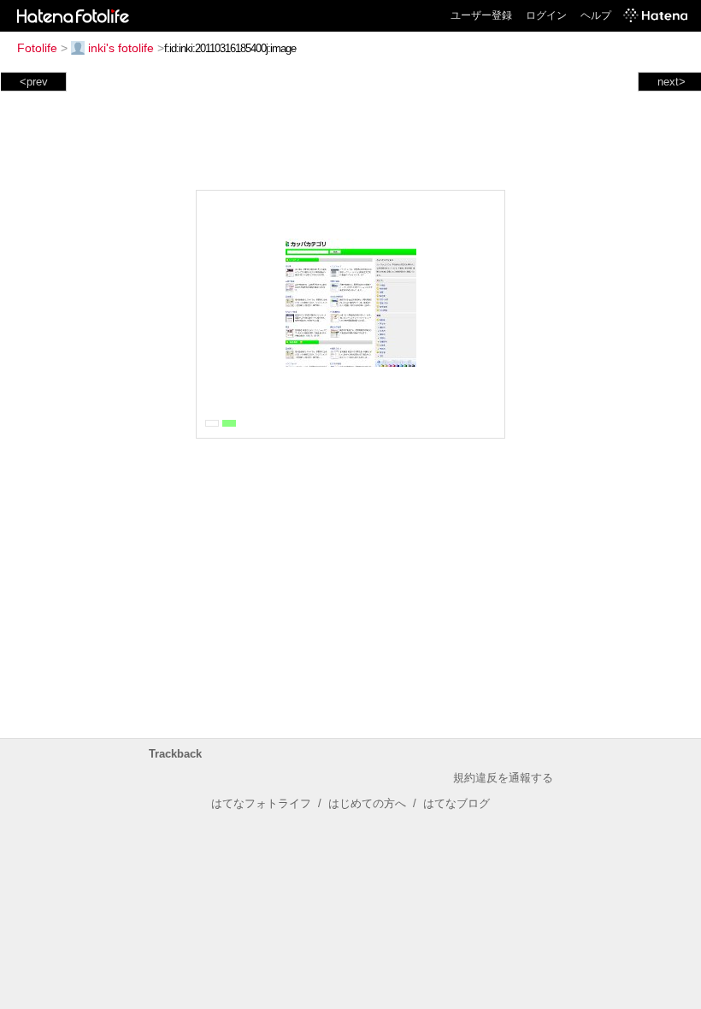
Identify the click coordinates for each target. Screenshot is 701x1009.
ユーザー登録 (481, 15)
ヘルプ (595, 15)
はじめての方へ (367, 803)
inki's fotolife (121, 48)
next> (671, 81)
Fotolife (37, 48)
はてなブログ (456, 803)
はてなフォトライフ (261, 803)
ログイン (546, 15)
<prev (34, 81)
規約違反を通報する (503, 777)
